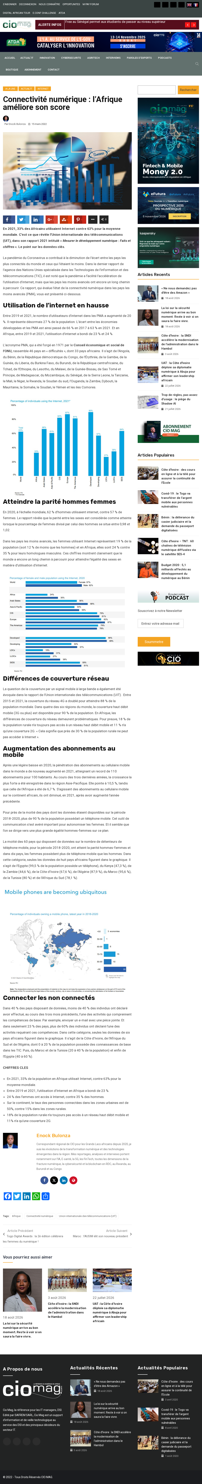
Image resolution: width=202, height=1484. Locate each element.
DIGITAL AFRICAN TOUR (16, 12)
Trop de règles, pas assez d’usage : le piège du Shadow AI (179, 399)
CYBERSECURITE (71, 57)
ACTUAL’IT (26, 57)
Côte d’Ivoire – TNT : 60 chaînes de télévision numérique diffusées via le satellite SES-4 (178, 547)
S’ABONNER (10, 4)
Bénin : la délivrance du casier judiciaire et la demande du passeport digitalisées (177, 524)
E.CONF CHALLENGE (44, 12)
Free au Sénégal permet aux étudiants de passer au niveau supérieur (115, 22)
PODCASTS (165, 57)
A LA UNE (10, 88)
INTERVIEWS (113, 57)
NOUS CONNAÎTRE (49, 4)
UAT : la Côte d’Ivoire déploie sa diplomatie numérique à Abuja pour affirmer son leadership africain (110, 1312)
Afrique (16, 1216)
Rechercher (188, 90)
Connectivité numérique (39, 1216)
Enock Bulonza (17, 124)
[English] (189, 4)
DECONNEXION (27, 4)
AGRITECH (93, 57)
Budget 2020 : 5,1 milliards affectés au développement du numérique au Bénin (176, 571)
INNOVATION (47, 57)
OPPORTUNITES (71, 4)
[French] (196, 4)
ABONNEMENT (32, 69)
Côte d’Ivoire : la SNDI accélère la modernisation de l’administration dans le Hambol (179, 342)
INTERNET (43, 88)
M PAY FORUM (91, 4)
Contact (54, 69)
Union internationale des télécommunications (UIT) (88, 1216)
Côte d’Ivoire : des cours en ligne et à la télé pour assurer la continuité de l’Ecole (178, 476)
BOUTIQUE (12, 69)
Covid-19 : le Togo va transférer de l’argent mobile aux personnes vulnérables (177, 500)
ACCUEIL (10, 57)
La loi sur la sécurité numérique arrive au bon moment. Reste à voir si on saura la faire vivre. (179, 314)
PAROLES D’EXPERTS (139, 57)
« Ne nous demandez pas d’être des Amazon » (179, 290)
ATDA (62, 12)
